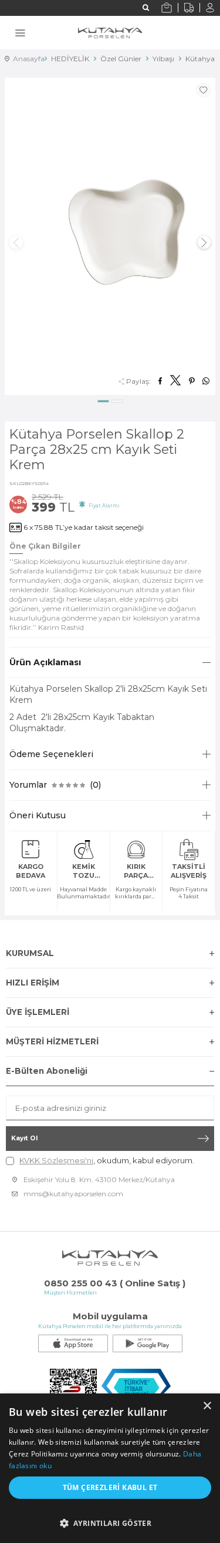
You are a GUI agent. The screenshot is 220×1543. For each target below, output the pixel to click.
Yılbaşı (163, 58)
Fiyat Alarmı (102, 506)
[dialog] (110, 1468)
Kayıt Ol (24, 1138)
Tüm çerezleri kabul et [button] (110, 1487)
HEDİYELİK (70, 58)
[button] (103, 401)
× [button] (206, 1406)
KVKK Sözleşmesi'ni (56, 1160)
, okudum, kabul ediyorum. (106, 1160)
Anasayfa (24, 58)
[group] (110, 236)
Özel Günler (120, 58)
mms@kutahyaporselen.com (73, 1193)
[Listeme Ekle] (203, 90)
